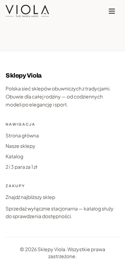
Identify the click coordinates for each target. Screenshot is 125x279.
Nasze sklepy (20, 146)
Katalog (14, 156)
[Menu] (111, 11)
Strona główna (22, 135)
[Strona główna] (27, 11)
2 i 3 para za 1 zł (22, 167)
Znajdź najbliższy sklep (30, 197)
